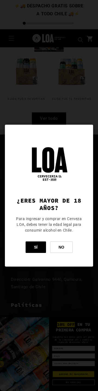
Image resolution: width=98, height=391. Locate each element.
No (61, 247)
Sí (36, 247)
